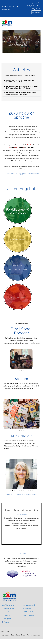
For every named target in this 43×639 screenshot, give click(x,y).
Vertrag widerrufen (33, 635)
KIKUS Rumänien (28, 615)
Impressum (5, 635)
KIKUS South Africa (29, 612)
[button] (5, 41)
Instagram (7, 619)
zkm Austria (27, 609)
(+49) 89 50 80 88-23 (9, 6)
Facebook (7, 615)
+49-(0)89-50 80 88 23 (9, 605)
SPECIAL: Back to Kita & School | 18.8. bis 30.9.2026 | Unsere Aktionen (20, 81)
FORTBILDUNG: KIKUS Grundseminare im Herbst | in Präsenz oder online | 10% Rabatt (22, 87)
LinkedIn (7, 612)
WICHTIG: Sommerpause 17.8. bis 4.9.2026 (20, 76)
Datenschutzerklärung (18, 635)
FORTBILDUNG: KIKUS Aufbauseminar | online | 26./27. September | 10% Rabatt (21, 93)
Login (32, 3)
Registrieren (38, 3)
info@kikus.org (6, 9)
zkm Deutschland (29, 605)
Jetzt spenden (36, 12)
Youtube (6, 622)
